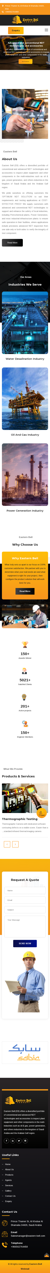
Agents (8, 1180)
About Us (9, 1169)
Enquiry (8, 1201)
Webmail (25, 1269)
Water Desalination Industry (25, 358)
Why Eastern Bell (25, 558)
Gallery (8, 1191)
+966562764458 (12, 12)
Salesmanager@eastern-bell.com (28, 1236)
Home (8, 1164)
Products (9, 1175)
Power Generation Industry (25, 510)
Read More (25, 591)
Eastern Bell (35, 1264)
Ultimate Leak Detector (20, 819)
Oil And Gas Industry (25, 434)
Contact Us (10, 1196)
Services (9, 1185)
